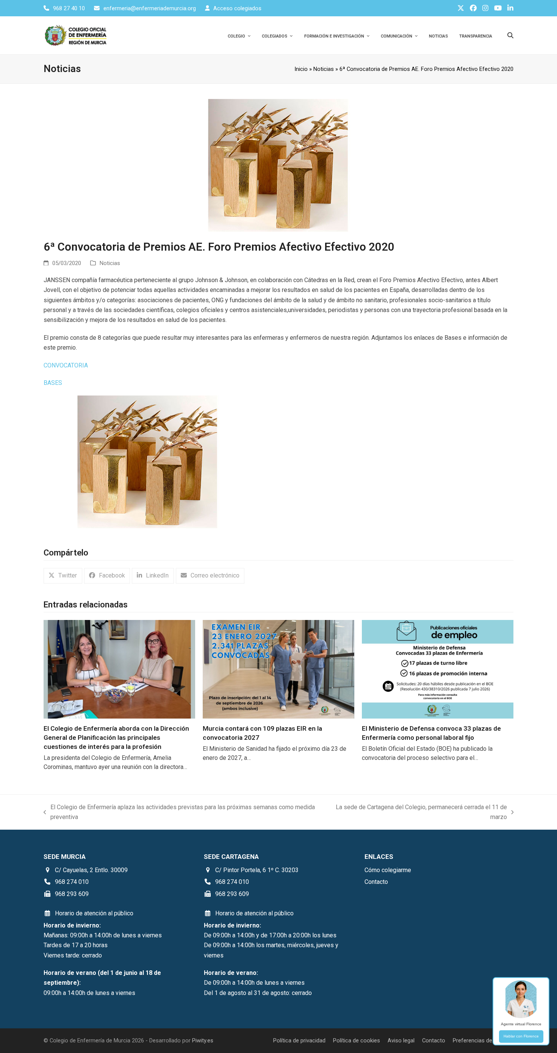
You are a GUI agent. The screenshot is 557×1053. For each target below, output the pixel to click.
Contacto (433, 1040)
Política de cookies (356, 1040)
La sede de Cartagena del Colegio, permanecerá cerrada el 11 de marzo (419, 812)
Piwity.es (202, 1040)
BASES (53, 382)
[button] (63, 576)
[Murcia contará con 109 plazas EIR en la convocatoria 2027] (278, 669)
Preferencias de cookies (483, 1040)
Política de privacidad (299, 1040)
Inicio (301, 69)
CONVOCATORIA (66, 365)
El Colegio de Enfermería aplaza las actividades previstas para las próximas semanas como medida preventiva (179, 812)
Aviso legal (401, 1040)
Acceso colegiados (237, 8)
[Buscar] (510, 35)
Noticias (323, 69)
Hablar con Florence (521, 1036)
